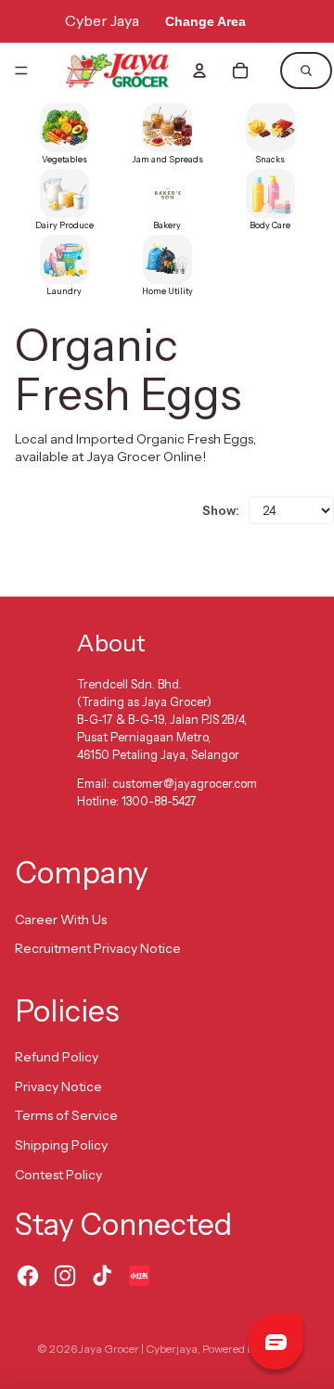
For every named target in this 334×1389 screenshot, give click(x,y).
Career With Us (61, 919)
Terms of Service (66, 1115)
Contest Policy (58, 1174)
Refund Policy (56, 1056)
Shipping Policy (61, 1145)
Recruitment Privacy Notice (98, 948)
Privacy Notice (58, 1086)
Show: (220, 510)
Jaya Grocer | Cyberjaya (138, 1349)
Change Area (205, 21)
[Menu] (21, 70)
